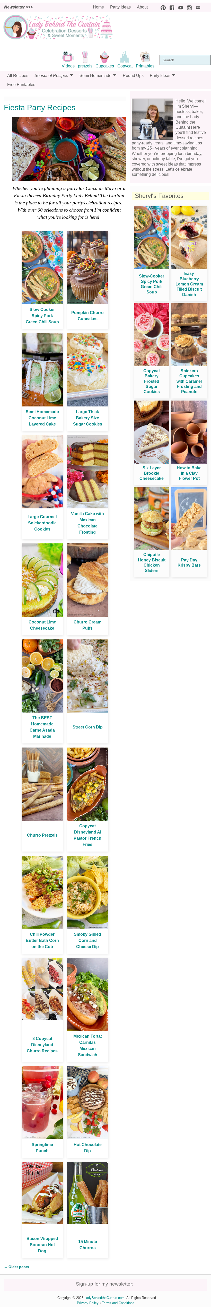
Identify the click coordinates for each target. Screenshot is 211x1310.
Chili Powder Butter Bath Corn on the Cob (42, 940)
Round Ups (133, 75)
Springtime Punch (42, 1147)
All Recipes (17, 75)
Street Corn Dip (88, 727)
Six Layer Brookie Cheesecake (151, 473)
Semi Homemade (95, 75)
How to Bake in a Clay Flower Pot (189, 473)
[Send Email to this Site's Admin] (197, 7)
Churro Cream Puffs (87, 625)
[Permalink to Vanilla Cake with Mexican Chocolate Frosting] (87, 507)
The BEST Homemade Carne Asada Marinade (42, 727)
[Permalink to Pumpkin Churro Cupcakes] (87, 303)
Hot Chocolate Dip (88, 1147)
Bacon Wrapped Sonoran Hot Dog (42, 1244)
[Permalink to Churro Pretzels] (42, 819)
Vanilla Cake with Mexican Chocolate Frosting (87, 522)
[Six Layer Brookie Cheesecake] (151, 462)
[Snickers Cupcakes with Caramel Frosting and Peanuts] (189, 365)
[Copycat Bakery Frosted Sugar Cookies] (151, 365)
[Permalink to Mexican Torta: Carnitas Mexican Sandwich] (87, 1029)
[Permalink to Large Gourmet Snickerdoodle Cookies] (42, 507)
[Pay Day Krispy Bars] (189, 549)
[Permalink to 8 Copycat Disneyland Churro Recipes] (42, 1018)
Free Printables (21, 84)
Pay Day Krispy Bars (189, 562)
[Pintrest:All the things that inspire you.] (162, 7)
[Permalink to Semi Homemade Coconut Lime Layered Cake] (42, 405)
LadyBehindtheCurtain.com (104, 1298)
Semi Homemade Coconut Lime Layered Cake (42, 418)
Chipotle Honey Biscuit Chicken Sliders (151, 562)
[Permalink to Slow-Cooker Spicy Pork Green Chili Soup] (42, 303)
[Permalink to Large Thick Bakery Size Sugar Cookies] (87, 405)
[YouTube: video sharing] (179, 7)
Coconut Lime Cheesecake (42, 625)
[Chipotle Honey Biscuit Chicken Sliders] (151, 549)
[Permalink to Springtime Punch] (42, 1138)
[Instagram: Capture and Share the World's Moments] (188, 7)
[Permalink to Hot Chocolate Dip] (87, 1138)
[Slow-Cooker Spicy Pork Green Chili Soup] (151, 268)
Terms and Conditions (118, 1303)
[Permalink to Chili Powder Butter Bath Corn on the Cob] (42, 927)
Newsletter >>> (18, 7)
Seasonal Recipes (51, 75)
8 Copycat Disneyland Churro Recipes (42, 1044)
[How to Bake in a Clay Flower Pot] (189, 462)
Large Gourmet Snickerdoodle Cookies (42, 523)
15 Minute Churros (87, 1244)
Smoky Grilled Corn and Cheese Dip (87, 940)
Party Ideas (120, 7)
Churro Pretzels (42, 835)
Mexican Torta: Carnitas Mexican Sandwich (87, 1045)
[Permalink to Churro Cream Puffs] (87, 615)
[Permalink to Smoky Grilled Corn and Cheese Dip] (87, 927)
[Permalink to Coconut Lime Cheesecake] (42, 615)
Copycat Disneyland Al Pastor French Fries (87, 835)
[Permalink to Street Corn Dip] (87, 711)
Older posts (16, 1267)
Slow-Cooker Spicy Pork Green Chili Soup (42, 315)
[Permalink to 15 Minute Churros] (87, 1222)
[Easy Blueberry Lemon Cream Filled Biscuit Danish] (189, 268)
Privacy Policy (88, 1303)
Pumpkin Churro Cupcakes (87, 315)
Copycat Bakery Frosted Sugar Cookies (151, 381)
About (142, 7)
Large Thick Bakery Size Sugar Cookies (87, 418)
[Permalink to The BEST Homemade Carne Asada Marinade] (42, 711)
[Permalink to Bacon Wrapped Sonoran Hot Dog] (42, 1222)
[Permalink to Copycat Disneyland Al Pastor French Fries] (87, 819)
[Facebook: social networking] (170, 7)
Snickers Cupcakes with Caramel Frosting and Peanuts (189, 381)
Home (98, 7)
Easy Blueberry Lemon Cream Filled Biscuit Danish (189, 284)
